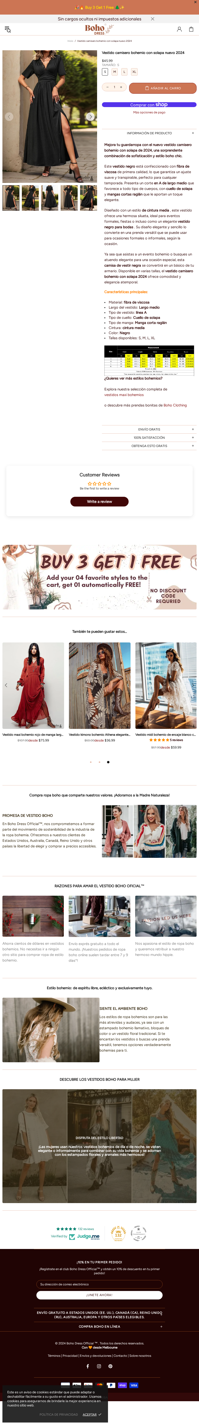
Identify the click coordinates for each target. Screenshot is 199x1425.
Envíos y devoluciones (95, 1356)
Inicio (70, 40)
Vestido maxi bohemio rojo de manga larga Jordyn (33, 734)
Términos (54, 1356)
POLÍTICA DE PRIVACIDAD (59, 1414)
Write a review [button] (99, 501)
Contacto (120, 1356)
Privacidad (70, 1356)
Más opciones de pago (149, 112)
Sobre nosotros (140, 1356)
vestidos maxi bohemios (124, 395)
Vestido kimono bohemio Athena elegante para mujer (100, 734)
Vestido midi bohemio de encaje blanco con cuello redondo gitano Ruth (166, 734)
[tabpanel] (99, 697)
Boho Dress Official (99, 29)
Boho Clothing (175, 405)
